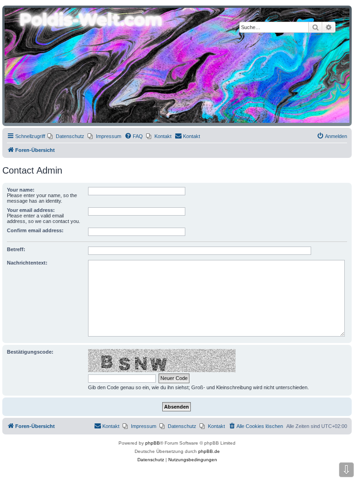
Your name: (21, 190)
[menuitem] (65, 136)
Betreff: (16, 249)
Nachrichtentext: (27, 262)
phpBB (152, 443)
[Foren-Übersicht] (177, 65)
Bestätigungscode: (30, 352)
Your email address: (31, 210)
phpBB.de (209, 451)
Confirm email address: (35, 230)
